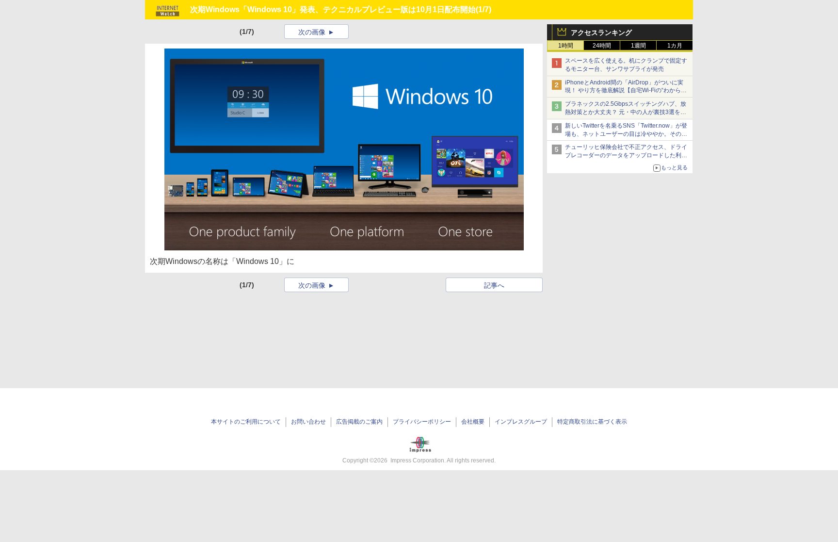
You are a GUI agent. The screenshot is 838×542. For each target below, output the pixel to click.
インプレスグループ (521, 421)
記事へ (494, 285)
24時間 (602, 45)
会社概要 (472, 421)
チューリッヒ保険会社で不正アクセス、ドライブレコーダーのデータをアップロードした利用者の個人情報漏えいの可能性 (626, 155)
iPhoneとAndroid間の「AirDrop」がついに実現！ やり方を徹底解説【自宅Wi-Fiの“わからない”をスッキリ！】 (626, 90)
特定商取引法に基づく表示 (592, 421)
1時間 (565, 45)
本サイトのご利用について (246, 421)
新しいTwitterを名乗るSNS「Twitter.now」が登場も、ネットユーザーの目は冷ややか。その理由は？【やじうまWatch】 (626, 134)
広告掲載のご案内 (359, 421)
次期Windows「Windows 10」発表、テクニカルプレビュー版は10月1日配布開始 (333, 9)
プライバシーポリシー (422, 421)
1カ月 (674, 45)
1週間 (638, 45)
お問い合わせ (308, 421)
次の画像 (311, 32)
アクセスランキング (601, 32)
